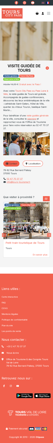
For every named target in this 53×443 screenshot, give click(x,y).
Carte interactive (10, 297)
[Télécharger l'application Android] (24, 397)
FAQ (4, 302)
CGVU (5, 308)
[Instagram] (24, 2)
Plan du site (7, 325)
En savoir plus (40, 254)
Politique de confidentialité (14, 319)
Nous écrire (13, 353)
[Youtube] (32, 2)
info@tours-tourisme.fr (18, 182)
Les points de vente (11, 331)
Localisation (34, 163)
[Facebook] (16, 2)
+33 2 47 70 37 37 (16, 346)
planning (31, 118)
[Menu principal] (48, 13)
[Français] (47, 2)
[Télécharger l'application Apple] (42, 397)
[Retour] (47, 68)
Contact (13, 163)
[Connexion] (43, 13)
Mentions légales (10, 314)
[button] (4, 235)
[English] (42, 2)
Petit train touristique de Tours (25, 242)
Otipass (40, 437)
